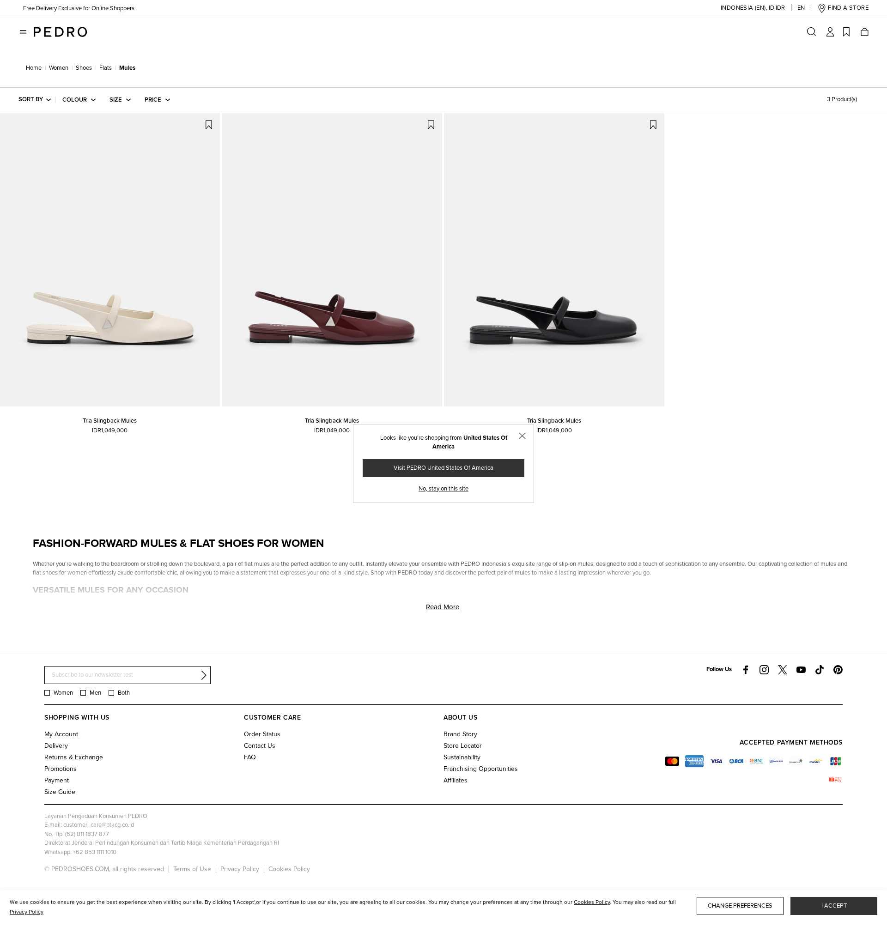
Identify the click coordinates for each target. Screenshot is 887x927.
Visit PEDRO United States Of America (443, 468)
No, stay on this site (443, 488)
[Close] (522, 435)
